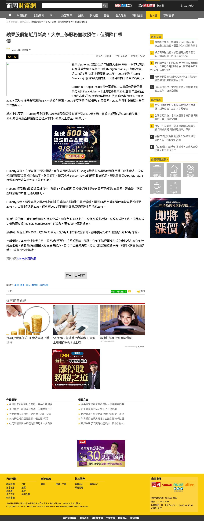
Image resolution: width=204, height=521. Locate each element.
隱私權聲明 (97, 518)
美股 (16, 285)
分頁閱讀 (80, 275)
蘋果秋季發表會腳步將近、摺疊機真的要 (102, 404)
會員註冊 (184, 5)
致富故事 (10, 487)
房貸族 (174, 175)
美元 (28, 285)
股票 (24, 487)
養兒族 (190, 175)
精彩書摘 (10, 497)
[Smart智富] (167, 485)
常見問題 (79, 487)
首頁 (13, 14)
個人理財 (10, 494)
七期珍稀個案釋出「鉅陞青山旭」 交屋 (30, 413)
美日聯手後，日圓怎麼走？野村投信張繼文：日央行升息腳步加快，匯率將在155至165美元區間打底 (174, 66)
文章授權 (110, 518)
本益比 (35, 285)
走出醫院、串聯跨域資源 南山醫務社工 (30, 409)
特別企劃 (26, 494)
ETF (24, 484)
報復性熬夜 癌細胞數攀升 (116, 338)
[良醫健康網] (178, 484)
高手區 (174, 192)
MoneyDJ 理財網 (19, 50)
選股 (43, 484)
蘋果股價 (44, 285)
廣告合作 (84, 518)
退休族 (157, 192)
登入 (192, 5)
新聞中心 (122, 518)
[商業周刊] (156, 484)
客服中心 (94, 484)
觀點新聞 (10, 484)
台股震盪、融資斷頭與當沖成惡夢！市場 (102, 413)
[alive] (189, 484)
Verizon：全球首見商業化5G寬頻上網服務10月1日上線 (74, 340)
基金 (24, 491)
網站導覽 (134, 518)
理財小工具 (61, 484)
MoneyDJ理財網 (26, 258)
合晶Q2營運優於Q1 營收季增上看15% (27, 340)
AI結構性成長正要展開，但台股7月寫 (29, 418)
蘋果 (22, 285)
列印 (143, 291)
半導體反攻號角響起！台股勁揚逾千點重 (102, 418)
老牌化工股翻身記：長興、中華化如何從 (30, 404)
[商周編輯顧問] (178, 489)
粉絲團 (160, 5)
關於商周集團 (69, 518)
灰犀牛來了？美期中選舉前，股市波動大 (102, 423)
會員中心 (79, 484)
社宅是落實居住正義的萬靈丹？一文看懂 (30, 423)
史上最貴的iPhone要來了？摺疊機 (99, 409)
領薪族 (157, 175)
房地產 (9, 491)
